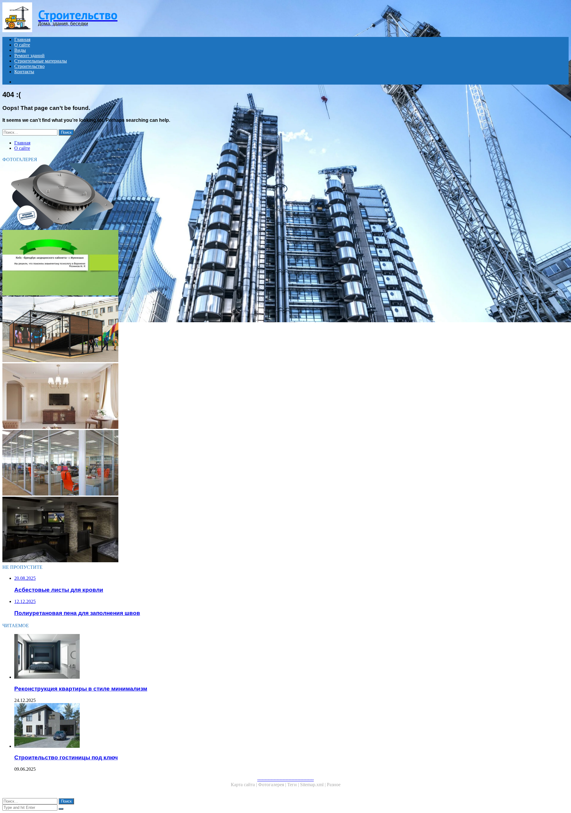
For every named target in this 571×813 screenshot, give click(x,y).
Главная (22, 39)
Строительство (29, 66)
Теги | (293, 784)
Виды (20, 50)
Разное (334, 784)
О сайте (22, 44)
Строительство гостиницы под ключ (66, 757)
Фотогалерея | (272, 784)
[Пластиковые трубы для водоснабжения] (180, 196)
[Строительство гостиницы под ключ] (186, 726)
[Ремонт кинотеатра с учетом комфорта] (180, 330)
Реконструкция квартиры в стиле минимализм (80, 689)
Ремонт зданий (29, 55)
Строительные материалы (40, 60)
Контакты (24, 71)
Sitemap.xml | (313, 784)
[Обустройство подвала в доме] (180, 530)
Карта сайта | (244, 784)
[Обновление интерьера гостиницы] (180, 396)
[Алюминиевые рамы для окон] (180, 463)
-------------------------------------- (285, 779)
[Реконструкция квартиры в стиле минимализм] (186, 657)
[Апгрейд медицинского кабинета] (180, 263)
